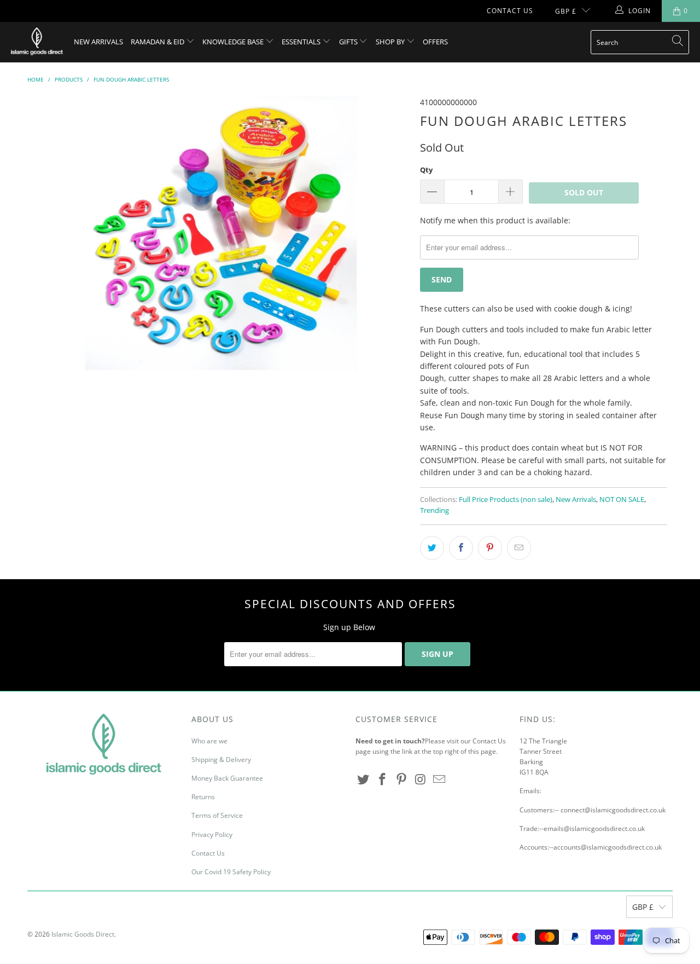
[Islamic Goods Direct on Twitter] (363, 779)
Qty (426, 170)
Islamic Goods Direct (82, 934)
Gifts (349, 42)
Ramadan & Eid (158, 42)
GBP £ (565, 11)
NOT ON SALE (621, 499)
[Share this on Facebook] (461, 548)
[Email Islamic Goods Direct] (439, 779)
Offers (435, 42)
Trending (434, 510)
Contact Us (510, 10)
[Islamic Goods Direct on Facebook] (383, 779)
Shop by (391, 42)
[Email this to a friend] (519, 548)
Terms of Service (217, 815)
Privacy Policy (211, 834)
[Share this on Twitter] (432, 548)
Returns (203, 796)
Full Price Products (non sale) (505, 499)
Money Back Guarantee (227, 778)
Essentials (302, 42)
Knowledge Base (233, 42)
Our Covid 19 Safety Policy (231, 871)
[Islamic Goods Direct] (37, 42)
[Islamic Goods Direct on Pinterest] (401, 779)
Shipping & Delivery (221, 759)
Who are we (209, 741)
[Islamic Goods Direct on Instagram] (420, 779)
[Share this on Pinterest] (490, 548)
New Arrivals (98, 42)
